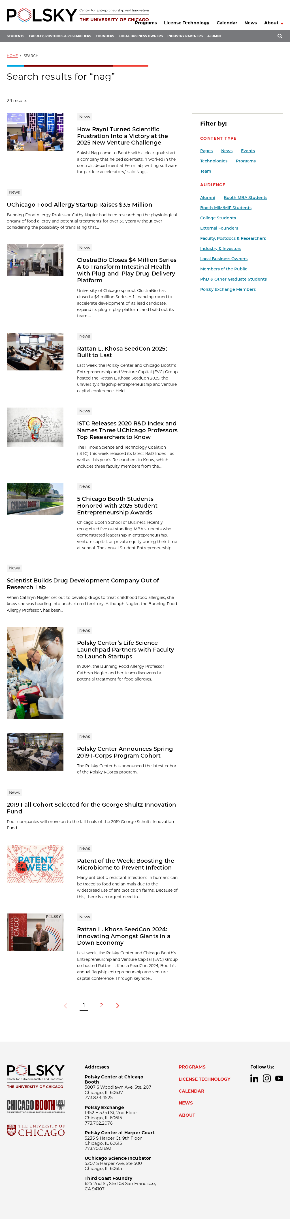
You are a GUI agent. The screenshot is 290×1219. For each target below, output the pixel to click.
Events (248, 150)
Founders (105, 36)
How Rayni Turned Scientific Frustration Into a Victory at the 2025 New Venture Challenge (122, 136)
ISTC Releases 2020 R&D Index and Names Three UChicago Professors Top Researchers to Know (127, 430)
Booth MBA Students (245, 197)
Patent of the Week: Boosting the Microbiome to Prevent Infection (125, 864)
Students (15, 36)
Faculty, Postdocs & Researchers (60, 36)
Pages (206, 150)
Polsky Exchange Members (228, 289)
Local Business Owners (141, 36)
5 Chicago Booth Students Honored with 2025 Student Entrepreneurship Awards (117, 505)
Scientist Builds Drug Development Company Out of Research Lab (83, 584)
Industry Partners (185, 36)
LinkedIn (254, 1078)
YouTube (279, 1078)
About (271, 23)
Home (12, 56)
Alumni (214, 36)
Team (205, 171)
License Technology (186, 23)
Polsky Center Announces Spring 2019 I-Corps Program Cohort (125, 752)
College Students (218, 218)
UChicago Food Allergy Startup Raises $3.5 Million (79, 204)
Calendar (227, 23)
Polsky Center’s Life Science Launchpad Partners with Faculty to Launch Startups (125, 649)
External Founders (219, 228)
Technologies (213, 161)
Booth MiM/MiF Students (225, 207)
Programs (146, 23)
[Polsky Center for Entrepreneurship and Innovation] (78, 15)
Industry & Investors (220, 248)
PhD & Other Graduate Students (233, 279)
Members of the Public (223, 269)
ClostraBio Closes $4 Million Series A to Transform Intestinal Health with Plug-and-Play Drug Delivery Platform (126, 270)
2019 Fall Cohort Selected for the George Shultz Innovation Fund (91, 808)
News (250, 23)
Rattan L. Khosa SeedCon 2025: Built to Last (122, 352)
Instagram (267, 1078)
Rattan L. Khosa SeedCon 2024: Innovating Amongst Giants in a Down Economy (123, 936)
